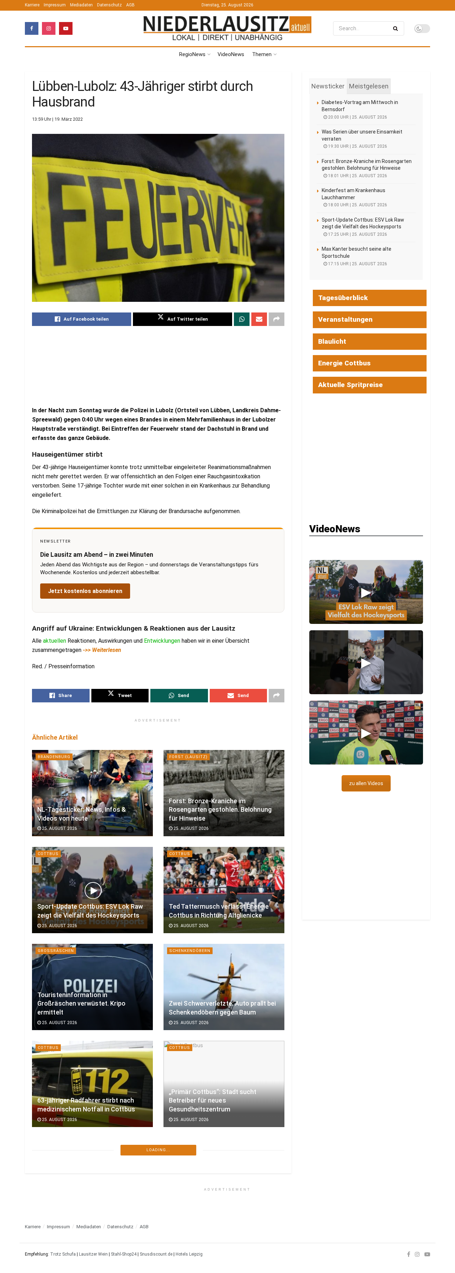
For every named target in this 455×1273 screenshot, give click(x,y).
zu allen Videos (366, 783)
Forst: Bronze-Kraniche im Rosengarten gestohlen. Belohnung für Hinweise (220, 810)
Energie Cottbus (344, 363)
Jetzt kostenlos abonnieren (85, 591)
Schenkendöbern (189, 950)
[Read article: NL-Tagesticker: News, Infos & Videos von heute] (92, 793)
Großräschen (56, 950)
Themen (262, 54)
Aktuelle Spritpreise (350, 385)
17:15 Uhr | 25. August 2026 (357, 263)
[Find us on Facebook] (31, 28)
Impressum (55, 4)
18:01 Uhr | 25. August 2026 (357, 175)
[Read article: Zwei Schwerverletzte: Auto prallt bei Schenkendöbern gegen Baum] (224, 987)
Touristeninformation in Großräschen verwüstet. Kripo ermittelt (81, 1003)
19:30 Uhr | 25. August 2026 (357, 146)
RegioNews (192, 54)
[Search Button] (397, 28)
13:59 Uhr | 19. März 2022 (57, 119)
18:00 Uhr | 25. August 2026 (357, 204)
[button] (366, 592)
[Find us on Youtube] (66, 28)
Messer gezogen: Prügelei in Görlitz (220, 1206)
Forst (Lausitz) (188, 757)
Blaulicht (181, 1144)
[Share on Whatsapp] (242, 319)
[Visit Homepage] (227, 28)
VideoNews (231, 54)
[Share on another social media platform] (276, 319)
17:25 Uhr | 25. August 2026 (357, 234)
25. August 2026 (59, 828)
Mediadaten (81, 4)
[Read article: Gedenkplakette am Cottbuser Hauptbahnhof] (92, 1181)
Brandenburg (54, 757)
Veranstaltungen (345, 319)
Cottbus (48, 854)
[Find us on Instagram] (48, 28)
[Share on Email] (259, 319)
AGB (130, 4)
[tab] (328, 86)
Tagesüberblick (343, 298)
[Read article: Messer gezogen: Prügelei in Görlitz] (224, 1181)
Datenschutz (109, 4)
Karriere (32, 4)
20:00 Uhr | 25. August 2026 (357, 117)
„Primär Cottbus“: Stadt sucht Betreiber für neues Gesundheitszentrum (213, 1100)
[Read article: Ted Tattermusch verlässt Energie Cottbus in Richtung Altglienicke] (224, 890)
